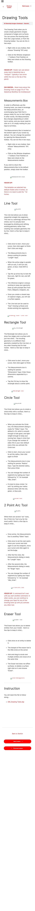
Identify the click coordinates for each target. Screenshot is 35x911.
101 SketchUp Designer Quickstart (13, 23)
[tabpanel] (17, 376)
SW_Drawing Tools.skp (16, 702)
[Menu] (2, 1)
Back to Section (17, 733)
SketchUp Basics (28, 23)
